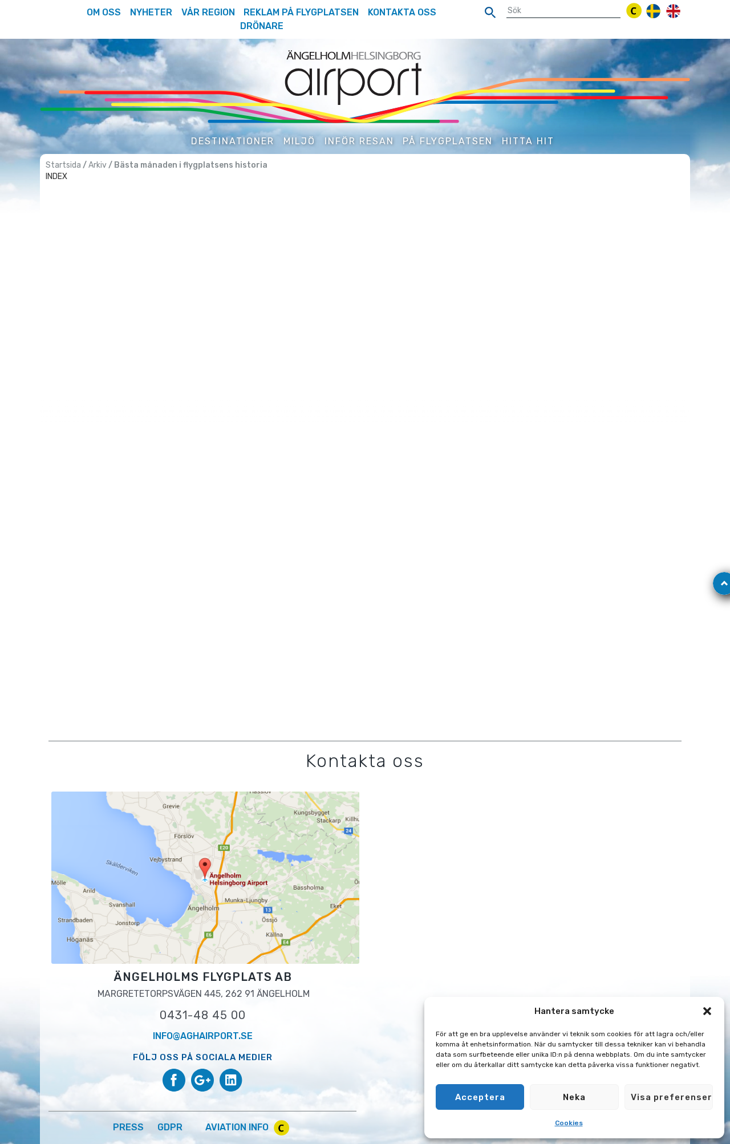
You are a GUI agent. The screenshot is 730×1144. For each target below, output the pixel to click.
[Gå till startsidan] (365, 86)
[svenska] (653, 11)
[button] (707, 1011)
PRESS (128, 1127)
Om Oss (104, 12)
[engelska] (673, 11)
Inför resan (359, 141)
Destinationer (232, 141)
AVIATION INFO (238, 1127)
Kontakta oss (402, 12)
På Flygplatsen (448, 141)
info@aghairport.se (203, 1036)
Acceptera (480, 1097)
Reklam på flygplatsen (301, 12)
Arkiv (97, 165)
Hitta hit (528, 141)
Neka (574, 1097)
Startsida (63, 165)
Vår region (208, 12)
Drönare (261, 26)
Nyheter (151, 12)
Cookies (569, 1123)
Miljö (299, 141)
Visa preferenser (671, 1097)
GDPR (169, 1127)
